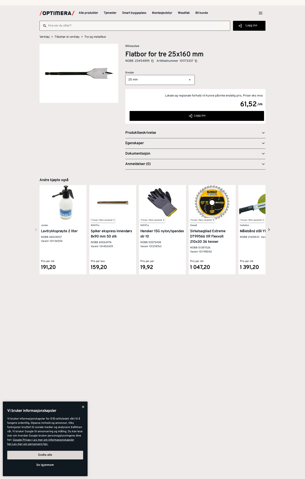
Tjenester (110, 13)
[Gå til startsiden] (57, 13)
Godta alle (45, 455)
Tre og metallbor (95, 37)
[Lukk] (83, 407)
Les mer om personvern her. (30, 444)
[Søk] (43, 25)
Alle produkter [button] (88, 13)
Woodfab (184, 13)
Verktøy (45, 37)
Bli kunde (201, 13)
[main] (45, 439)
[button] (160, 80)
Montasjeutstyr (162, 13)
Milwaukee (132, 46)
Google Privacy (22, 440)
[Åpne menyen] (260, 13)
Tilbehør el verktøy (67, 37)
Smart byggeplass (134, 13)
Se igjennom (45, 465)
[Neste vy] (36, 230)
